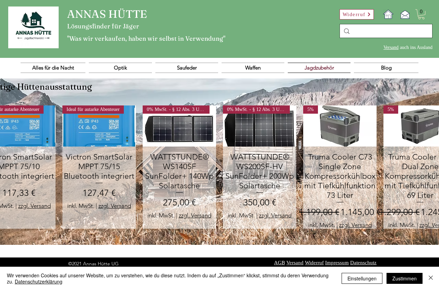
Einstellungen (362, 278)
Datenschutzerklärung (38, 281)
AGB (279, 262)
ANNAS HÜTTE (107, 14)
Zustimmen (404, 278)
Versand (295, 262)
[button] (421, 14)
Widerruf (314, 262)
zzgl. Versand (34, 205)
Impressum (337, 262)
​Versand (391, 47)
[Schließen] (431, 278)
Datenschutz (363, 262)
